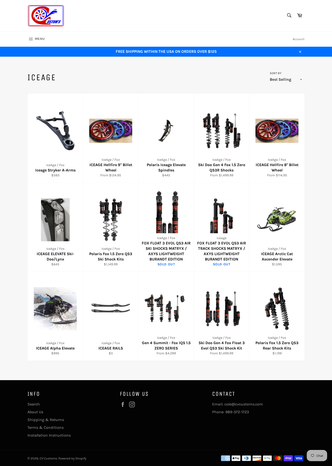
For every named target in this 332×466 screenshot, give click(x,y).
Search (33, 404)
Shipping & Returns (45, 419)
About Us (35, 412)
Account (299, 39)
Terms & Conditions (45, 427)
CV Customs (48, 458)
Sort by (275, 73)
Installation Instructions (49, 435)
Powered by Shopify (72, 458)
